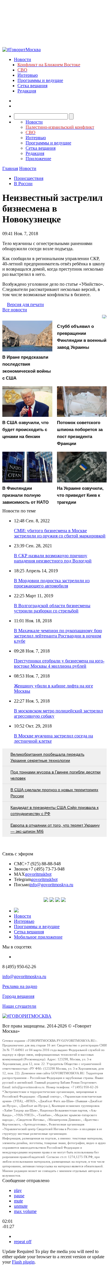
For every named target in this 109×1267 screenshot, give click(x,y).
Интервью (27, 75)
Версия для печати (25, 304)
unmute (21, 1206)
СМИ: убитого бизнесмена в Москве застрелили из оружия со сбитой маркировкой (60, 533)
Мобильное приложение (38, 936)
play (18, 1190)
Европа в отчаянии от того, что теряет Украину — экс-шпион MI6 (55, 828)
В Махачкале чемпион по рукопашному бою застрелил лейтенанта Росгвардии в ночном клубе (58, 636)
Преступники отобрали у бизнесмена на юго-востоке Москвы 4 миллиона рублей (59, 663)
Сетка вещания (32, 85)
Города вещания (18, 996)
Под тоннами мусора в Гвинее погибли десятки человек (55, 775)
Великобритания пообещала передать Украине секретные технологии (47, 757)
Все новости (14, 309)
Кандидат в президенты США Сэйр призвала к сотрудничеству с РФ (54, 810)
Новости (22, 59)
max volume (25, 1211)
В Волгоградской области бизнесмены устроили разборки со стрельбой (52, 608)
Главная (10, 168)
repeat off (22, 1241)
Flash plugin (23, 1261)
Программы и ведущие (40, 80)
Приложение (38, 158)
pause (19, 1195)
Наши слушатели (19, 1006)
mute (18, 1200)
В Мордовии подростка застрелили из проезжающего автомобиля (52, 583)
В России (23, 183)
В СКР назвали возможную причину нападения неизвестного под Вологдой (53, 558)
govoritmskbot (38, 874)
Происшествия (28, 178)
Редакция (26, 90)
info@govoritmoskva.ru (51, 884)
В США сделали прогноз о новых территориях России (54, 792)
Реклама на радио (19, 986)
